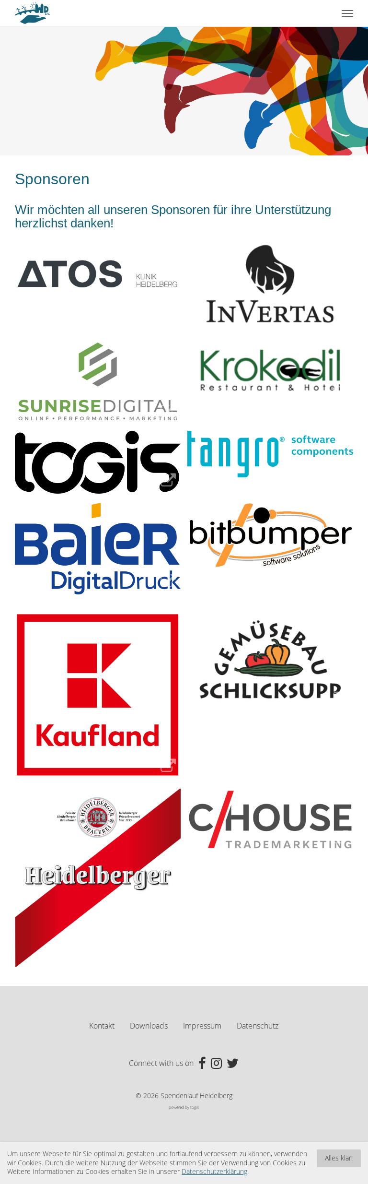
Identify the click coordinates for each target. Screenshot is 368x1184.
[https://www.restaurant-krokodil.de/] (270, 372)
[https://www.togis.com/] (98, 462)
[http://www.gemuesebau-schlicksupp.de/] (270, 661)
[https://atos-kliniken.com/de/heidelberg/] (98, 273)
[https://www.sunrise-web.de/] (98, 381)
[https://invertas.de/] (270, 285)
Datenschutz (257, 1025)
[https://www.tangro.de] (270, 454)
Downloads (149, 1025)
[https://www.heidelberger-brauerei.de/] (98, 878)
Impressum (202, 1025)
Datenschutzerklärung (214, 1171)
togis (194, 1107)
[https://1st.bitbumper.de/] (270, 535)
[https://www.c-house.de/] (270, 820)
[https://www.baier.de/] (98, 548)
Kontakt (102, 1025)
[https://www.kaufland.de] (98, 695)
